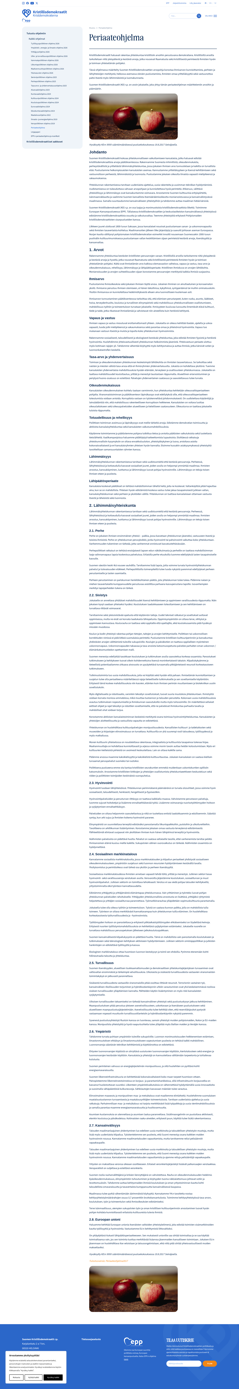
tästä (126, 1359)
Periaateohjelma (38, 127)
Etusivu (92, 28)
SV (215, 3)
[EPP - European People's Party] (26, 21)
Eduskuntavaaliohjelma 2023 (43, 111)
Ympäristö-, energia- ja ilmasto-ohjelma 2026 (49, 47)
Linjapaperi (35, 132)
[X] (37, 3)
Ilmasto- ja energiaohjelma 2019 (44, 119)
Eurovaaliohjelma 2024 (40, 106)
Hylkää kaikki (33, 1377)
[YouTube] (32, 3)
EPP (167, 3)
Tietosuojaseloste (91, 1339)
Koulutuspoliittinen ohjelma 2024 (45, 102)
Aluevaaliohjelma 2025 (40, 90)
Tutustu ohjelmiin (36, 33)
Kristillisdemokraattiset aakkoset (45, 141)
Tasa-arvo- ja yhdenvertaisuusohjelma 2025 (49, 85)
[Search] (199, 16)
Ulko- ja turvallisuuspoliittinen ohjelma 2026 (49, 56)
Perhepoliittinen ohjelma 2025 (43, 81)
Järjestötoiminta (179, 3)
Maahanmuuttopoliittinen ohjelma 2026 (47, 68)
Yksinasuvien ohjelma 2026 (42, 73)
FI (205, 3)
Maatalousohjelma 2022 (41, 115)
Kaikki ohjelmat (37, 39)
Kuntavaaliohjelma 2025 (41, 94)
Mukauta (16, 1377)
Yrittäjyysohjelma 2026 (40, 52)
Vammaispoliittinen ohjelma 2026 (45, 60)
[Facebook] (27, 3)
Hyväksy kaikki (53, 1377)
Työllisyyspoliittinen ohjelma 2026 (45, 43)
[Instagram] (23, 3)
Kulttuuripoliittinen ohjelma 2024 (45, 98)
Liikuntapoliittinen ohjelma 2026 (44, 64)
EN (210, 3)
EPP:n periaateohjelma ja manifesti (45, 136)
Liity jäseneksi (195, 3)
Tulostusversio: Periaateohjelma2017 (108, 1261)
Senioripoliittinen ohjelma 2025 (44, 77)
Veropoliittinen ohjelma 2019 (43, 123)
